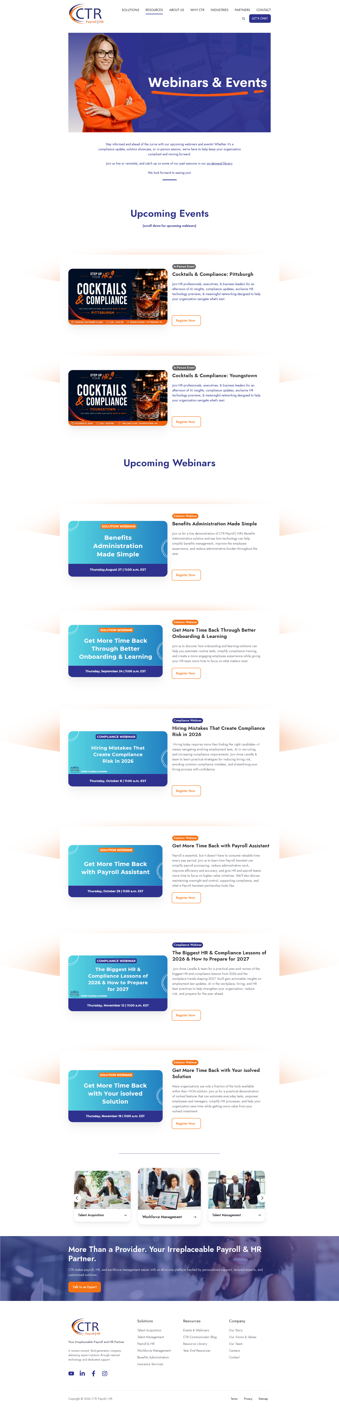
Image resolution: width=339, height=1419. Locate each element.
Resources (192, 1321)
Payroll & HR (145, 1344)
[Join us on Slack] (93, 1373)
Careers (234, 1350)
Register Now (185, 320)
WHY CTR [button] (197, 10)
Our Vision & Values (242, 1337)
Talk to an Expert (85, 1287)
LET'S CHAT (260, 18)
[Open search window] (243, 18)
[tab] (161, 1233)
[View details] (82, 1373)
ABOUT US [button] (176, 10)
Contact (234, 1357)
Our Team (236, 1344)
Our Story (236, 1330)
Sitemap (263, 1399)
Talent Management (150, 1337)
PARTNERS (242, 10)
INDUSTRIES (219, 10)
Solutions (145, 1321)
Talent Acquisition (149, 1330)
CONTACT (263, 10)
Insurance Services (150, 1364)
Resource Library (195, 1344)
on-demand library (219, 163)
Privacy (248, 1399)
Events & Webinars (196, 1330)
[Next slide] (269, 1198)
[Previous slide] (69, 1198)
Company (237, 1321)
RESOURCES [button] (154, 10)
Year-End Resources (196, 1350)
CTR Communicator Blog (200, 1337)
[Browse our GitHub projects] (105, 1373)
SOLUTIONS (130, 10)
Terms (234, 1399)
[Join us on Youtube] (71, 1373)
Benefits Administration (153, 1357)
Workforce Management (154, 1350)
